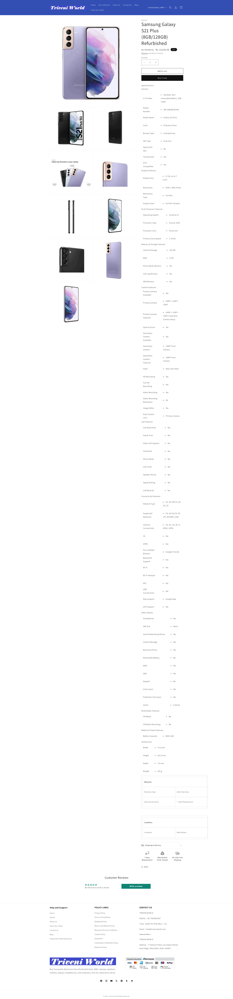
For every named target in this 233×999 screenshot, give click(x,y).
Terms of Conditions (102, 917)
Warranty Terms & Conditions (106, 930)
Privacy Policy (100, 913)
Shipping (144, 53)
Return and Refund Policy (105, 926)
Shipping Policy (101, 922)
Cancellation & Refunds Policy (106, 943)
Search (52, 917)
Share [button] (146, 867)
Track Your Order (56, 926)
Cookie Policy (100, 934)
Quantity (144, 58)
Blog (51, 934)
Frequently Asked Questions (61, 938)
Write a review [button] (136, 886)
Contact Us (54, 930)
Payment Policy (100, 947)
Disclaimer (99, 938)
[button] (170, 7)
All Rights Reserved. (123, 996)
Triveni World (112, 996)
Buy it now (162, 78)
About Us (53, 922)
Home (52, 913)
